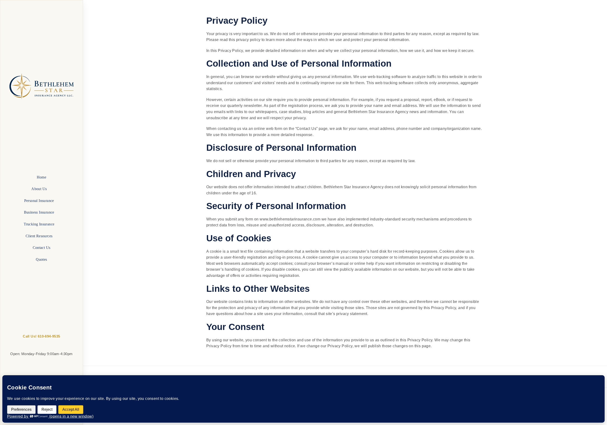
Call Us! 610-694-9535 (41, 336)
